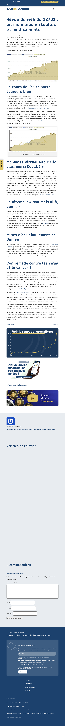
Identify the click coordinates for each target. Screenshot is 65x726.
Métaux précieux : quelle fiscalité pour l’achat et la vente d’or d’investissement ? (31, 713)
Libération (45, 223)
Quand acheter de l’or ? (14, 717)
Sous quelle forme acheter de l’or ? (17, 703)
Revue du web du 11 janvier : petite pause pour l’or (25, 519)
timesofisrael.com (23, 292)
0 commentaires (39, 35)
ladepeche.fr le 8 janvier (22, 289)
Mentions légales (30, 687)
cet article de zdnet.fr (46, 195)
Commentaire (12, 583)
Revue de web (30, 35)
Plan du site (28, 683)
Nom (8, 602)
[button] (1, 165)
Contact (27, 691)
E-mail (9, 608)
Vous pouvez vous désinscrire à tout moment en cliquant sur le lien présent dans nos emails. (35, 668)
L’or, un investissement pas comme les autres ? (21, 710)
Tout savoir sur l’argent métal (15, 706)
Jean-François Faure (13, 35)
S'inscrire (23, 672)
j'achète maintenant (50, 2)
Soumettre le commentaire (14, 618)
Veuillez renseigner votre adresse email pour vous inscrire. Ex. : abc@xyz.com (34, 658)
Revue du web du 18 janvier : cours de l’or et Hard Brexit (26, 483)
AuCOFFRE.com (18, 2)
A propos (27, 680)
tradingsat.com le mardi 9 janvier (37, 108)
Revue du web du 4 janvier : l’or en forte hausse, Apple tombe (28, 551)
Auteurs (9, 2)
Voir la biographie (48, 429)
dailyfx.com (43, 121)
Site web (9, 613)
